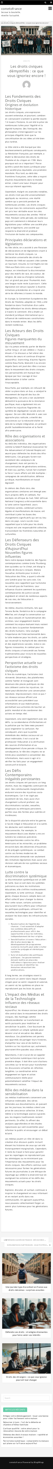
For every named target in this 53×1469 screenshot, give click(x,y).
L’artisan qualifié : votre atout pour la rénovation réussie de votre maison (21, 1429)
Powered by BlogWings (33, 1462)
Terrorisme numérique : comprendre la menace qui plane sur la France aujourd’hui (26, 1442)
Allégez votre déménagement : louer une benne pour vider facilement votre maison (25, 1417)
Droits (26, 61)
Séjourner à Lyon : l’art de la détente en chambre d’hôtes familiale (22, 1423)
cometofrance (11, 9)
